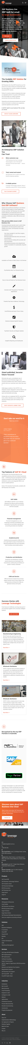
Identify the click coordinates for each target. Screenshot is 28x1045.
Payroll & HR (5, 934)
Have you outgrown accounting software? (12, 917)
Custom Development (7, 940)
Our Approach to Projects (8, 1022)
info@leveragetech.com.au (8, 844)
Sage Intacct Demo (6, 913)
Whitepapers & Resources (8, 902)
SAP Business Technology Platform (10, 881)
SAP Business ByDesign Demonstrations (11, 915)
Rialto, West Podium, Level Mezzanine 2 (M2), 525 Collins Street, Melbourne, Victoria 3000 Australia (13, 858)
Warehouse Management (8, 945)
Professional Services (7, 1001)
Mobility (4, 936)
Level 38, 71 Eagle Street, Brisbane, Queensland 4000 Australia (13, 865)
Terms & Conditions (16, 1039)
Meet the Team (5, 1026)
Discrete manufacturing (7, 1006)
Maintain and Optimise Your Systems (11, 967)
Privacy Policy (9, 1039)
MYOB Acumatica (6, 888)
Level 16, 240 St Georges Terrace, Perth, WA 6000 (12, 870)
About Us (4, 1017)
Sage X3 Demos (5, 910)
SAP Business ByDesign (7, 886)
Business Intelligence (7, 927)
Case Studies (5, 904)
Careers (3, 1028)
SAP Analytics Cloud (6, 883)
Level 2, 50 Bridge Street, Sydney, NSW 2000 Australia (14, 852)
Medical (4, 997)
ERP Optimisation (6, 956)
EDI (2, 938)
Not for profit (5, 986)
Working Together (6, 1024)
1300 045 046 (5, 847)
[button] (25, 2)
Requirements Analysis (7, 969)
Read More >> (6, 647)
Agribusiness (5, 999)
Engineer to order (6, 992)
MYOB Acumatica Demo (7, 908)
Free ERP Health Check (7, 976)
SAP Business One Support (8, 971)
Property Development (7, 1010)
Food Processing (6, 990)
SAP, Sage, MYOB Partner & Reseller (10, 952)
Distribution (4, 984)
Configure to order (6, 995)
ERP (3, 925)
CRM (3, 943)
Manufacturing (5, 988)
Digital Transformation (7, 961)
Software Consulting (6, 959)
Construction (5, 1008)
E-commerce (5, 929)
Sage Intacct (5, 892)
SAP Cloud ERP (5, 879)
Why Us (3, 1030)
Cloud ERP (4, 932)
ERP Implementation (6, 954)
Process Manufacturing (7, 1003)
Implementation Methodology (9, 1019)
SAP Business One (6, 890)
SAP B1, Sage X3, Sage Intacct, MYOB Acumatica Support (13, 964)
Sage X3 (4, 894)
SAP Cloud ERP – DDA (7, 973)
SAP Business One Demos (8, 906)
